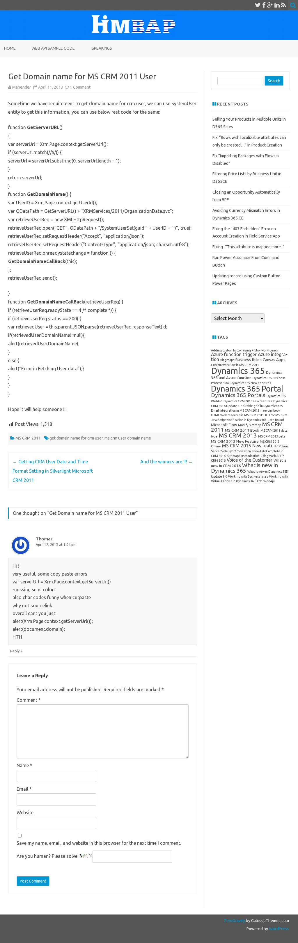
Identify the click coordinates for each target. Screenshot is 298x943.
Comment (29, 700)
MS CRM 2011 (28, 438)
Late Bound (276, 420)
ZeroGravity (234, 920)
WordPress (278, 928)
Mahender (21, 87)
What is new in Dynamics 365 (244, 468)
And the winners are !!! (166, 461)
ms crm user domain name (127, 438)
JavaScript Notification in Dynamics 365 (239, 420)
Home (10, 48)
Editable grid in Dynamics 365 (262, 406)
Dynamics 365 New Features (250, 383)
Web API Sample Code (53, 48)
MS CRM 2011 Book (242, 430)
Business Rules (248, 359)
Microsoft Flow (224, 424)
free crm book (270, 410)
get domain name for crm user (76, 438)
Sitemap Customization (243, 456)
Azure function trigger (234, 354)
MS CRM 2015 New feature (250, 445)
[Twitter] (258, 4)
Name (24, 765)
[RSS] (283, 4)
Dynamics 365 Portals (238, 395)
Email (24, 789)
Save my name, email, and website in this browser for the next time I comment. (99, 843)
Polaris (283, 446)
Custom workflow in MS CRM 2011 (235, 365)
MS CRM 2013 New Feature (235, 441)
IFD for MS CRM (276, 415)
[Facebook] (264, 4)
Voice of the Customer (249, 459)
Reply (14, 651)
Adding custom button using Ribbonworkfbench (244, 350)
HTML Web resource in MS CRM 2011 (237, 415)
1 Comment (80, 87)
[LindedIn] (277, 4)
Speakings (102, 48)
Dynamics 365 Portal (247, 388)
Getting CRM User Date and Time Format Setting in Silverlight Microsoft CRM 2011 (53, 471)
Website (25, 812)
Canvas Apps (274, 359)
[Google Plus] (270, 4)
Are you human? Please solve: (48, 856)
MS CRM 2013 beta (271, 436)
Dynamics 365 (238, 371)
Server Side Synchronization (231, 451)
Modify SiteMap (249, 425)
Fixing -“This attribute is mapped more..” (248, 246)
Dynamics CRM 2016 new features (248, 401)
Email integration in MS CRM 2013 (235, 410)
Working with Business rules (248, 476)
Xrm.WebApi (266, 481)
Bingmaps (227, 360)
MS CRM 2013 (238, 435)
